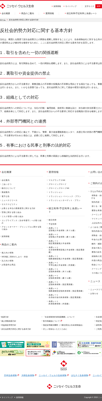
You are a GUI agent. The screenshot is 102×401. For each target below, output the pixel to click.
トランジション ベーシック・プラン (65, 196)
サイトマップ (70, 6)
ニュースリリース (10, 200)
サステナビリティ (10, 204)
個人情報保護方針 (9, 321)
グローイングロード (58, 184)
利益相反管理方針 (9, 325)
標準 (99, 6)
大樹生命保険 (27, 375)
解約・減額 (97, 244)
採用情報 (57, 6)
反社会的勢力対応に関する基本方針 (16, 329)
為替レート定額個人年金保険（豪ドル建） (62, 235)
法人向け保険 (8, 261)
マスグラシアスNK (57, 180)
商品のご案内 (9, 244)
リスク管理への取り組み (13, 216)
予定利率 (53, 224)
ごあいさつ (7, 184)
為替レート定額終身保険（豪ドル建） (61, 277)
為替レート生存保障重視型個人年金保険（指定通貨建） (66, 249)
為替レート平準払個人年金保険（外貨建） (62, 264)
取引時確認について (51, 321)
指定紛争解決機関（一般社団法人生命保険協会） (63, 325)
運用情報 (54, 172)
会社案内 (6, 180)
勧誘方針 (5, 317)
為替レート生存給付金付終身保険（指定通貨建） (65, 296)
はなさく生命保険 (79, 375)
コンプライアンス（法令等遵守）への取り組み (21, 221)
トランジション (56, 192)
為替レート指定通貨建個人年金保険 (60, 242)
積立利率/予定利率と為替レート (65, 210)
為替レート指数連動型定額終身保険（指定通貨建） (66, 289)
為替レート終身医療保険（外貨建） (60, 302)
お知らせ (94, 293)
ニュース (95, 281)
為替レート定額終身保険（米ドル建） (61, 270)
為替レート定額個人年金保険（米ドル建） (62, 229)
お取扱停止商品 (9, 265)
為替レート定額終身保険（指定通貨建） (62, 283)
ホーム (3, 20)
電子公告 (6, 196)
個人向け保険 (8, 253)
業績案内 (6, 192)
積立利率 (53, 220)
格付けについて (9, 188)
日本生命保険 (10, 375)
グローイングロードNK (59, 188)
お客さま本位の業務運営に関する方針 (18, 208)
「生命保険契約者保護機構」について (59, 317)
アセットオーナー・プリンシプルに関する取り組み (21, 228)
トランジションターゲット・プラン (64, 200)
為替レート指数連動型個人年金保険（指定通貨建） (66, 257)
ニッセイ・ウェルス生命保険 (52, 375)
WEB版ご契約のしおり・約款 (15, 257)
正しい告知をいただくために (55, 329)
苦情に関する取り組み (12, 212)
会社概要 (7, 172)
